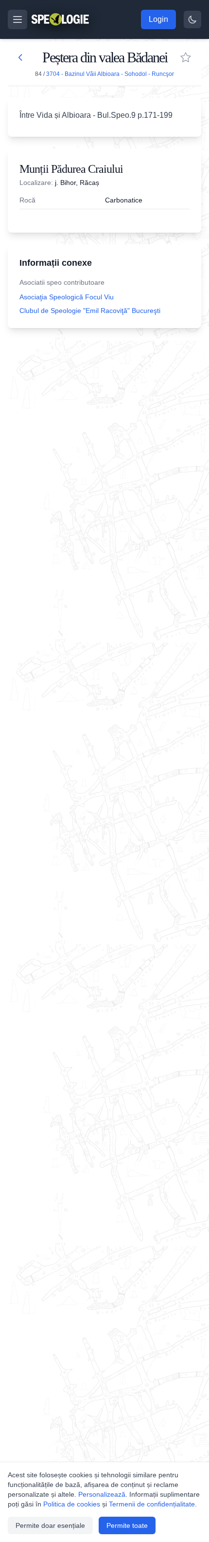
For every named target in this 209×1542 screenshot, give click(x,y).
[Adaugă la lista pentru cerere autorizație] (185, 57)
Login (158, 19)
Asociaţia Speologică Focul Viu (66, 297)
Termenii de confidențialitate (152, 1504)
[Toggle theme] (192, 19)
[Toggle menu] (17, 19)
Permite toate (127, 1525)
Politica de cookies (71, 1504)
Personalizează (101, 1494)
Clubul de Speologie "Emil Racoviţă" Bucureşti (89, 310)
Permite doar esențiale (50, 1525)
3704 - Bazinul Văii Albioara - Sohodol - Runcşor (110, 74)
